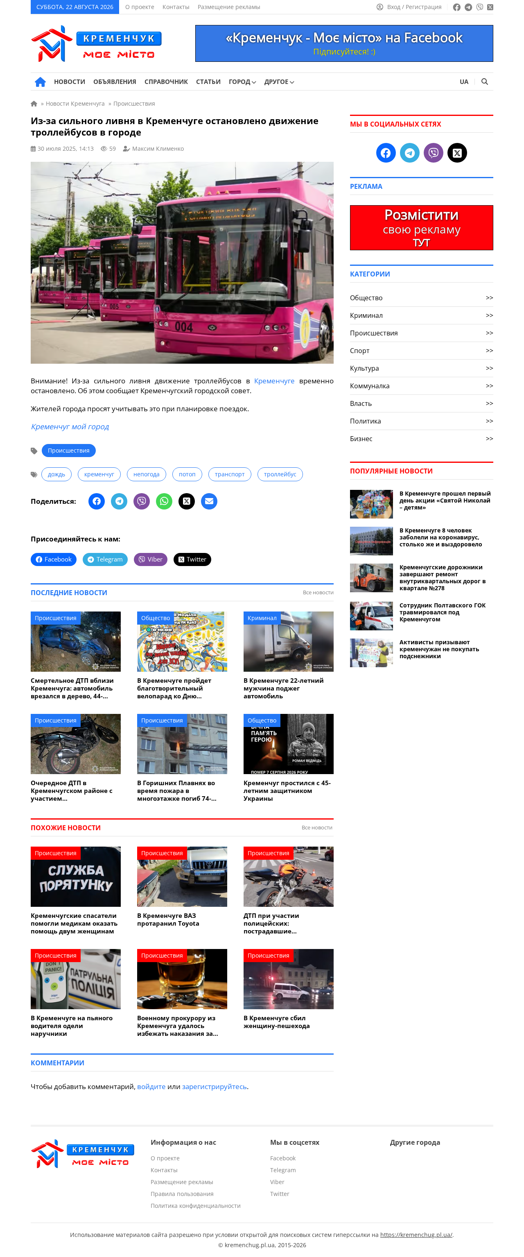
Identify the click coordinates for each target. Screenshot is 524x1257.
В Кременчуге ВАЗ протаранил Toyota (168, 919)
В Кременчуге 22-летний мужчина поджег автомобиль (284, 688)
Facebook (283, 1158)
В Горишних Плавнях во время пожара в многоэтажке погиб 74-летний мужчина (176, 790)
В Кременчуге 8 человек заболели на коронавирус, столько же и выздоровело (441, 537)
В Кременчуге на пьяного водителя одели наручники (72, 1025)
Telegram (283, 1170)
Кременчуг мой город (69, 426)
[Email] (209, 501)
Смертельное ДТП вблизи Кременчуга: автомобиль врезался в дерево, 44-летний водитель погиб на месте (74, 688)
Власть (421, 403)
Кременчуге (274, 380)
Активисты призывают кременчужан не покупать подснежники (439, 649)
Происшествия (69, 450)
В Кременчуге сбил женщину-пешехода (277, 1022)
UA (464, 81)
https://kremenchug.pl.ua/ (416, 1235)
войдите (151, 1086)
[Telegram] (119, 501)
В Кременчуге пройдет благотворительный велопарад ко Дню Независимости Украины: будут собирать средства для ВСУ (179, 688)
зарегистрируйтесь (214, 1086)
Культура (421, 368)
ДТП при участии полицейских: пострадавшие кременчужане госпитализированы (277, 923)
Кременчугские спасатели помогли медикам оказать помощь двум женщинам (74, 923)
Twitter (279, 1194)
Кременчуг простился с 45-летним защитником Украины (287, 790)
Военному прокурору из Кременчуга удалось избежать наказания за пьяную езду (176, 1025)
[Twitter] (186, 501)
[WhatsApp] (164, 501)
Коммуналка (421, 385)
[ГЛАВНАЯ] (40, 82)
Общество (155, 618)
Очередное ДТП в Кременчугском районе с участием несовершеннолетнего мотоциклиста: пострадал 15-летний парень (73, 790)
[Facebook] (96, 501)
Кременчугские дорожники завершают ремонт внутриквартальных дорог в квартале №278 (443, 577)
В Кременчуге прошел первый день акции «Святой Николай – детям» (445, 500)
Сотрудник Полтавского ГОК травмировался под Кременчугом (443, 612)
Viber (277, 1182)
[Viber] (141, 501)
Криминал (262, 618)
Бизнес (421, 438)
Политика (421, 421)
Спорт (421, 350)
